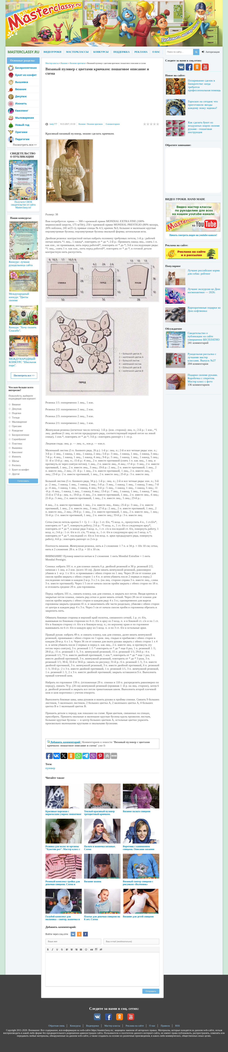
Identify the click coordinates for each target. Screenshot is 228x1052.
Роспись (16, 465)
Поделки (16, 413)
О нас (152, 1025)
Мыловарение (24, 117)
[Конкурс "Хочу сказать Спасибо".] (23, 314)
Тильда (16, 417)
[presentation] (48, 949)
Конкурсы (75, 1025)
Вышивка (21, 82)
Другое (16, 474)
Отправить (150, 991)
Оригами (21, 132)
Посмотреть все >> (24, 375)
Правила (165, 1025)
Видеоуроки (92, 1025)
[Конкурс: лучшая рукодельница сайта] (23, 230)
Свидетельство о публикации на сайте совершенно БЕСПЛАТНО (203, 336)
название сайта (23, 52)
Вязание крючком (95, 124)
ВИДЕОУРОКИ (52, 52)
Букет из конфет (26, 75)
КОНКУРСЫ (101, 52)
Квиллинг (21, 110)
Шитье (15, 461)
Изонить (21, 103)
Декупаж (21, 96)
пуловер (50, 768)
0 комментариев (113, 124)
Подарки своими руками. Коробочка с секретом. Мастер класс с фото (203, 378)
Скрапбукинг (19, 439)
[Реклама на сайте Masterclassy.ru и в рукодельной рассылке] (191, 258)
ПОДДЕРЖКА (121, 52)
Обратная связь (56, 1025)
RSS (177, 1025)
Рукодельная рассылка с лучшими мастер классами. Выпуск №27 (202, 357)
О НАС (156, 52)
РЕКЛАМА (141, 52)
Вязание (82, 124)
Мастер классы (112, 1025)
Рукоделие (17, 430)
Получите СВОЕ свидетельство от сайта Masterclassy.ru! (23, 205)
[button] (48, 949)
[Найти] (196, 52)
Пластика (17, 443)
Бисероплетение (26, 67)
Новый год (22, 125)
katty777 (53, 124)
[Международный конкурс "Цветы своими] (23, 279)
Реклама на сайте (135, 1025)
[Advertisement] (102, 100)
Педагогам (22, 139)
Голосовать (23, 481)
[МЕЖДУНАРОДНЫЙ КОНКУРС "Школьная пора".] (23, 344)
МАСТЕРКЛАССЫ (77, 52)
